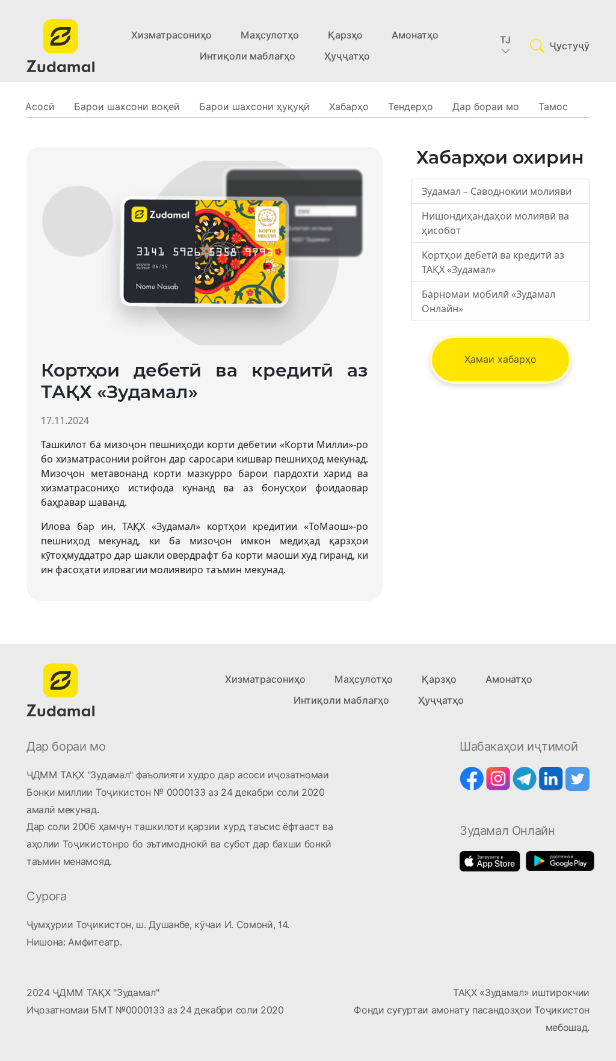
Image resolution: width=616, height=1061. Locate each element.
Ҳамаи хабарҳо (500, 359)
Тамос (553, 106)
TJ (505, 40)
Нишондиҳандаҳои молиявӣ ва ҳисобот (495, 223)
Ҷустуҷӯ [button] (569, 46)
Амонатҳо (415, 35)
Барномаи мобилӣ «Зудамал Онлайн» (488, 301)
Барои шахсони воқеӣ (127, 106)
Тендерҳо (410, 106)
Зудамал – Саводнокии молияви (496, 191)
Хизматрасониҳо (171, 35)
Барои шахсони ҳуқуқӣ (254, 106)
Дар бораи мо (485, 106)
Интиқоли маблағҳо (247, 56)
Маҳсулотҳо (270, 35)
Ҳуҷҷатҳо (347, 56)
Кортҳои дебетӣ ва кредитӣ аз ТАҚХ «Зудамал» (493, 262)
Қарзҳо (345, 35)
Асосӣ (40, 106)
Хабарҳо (349, 106)
